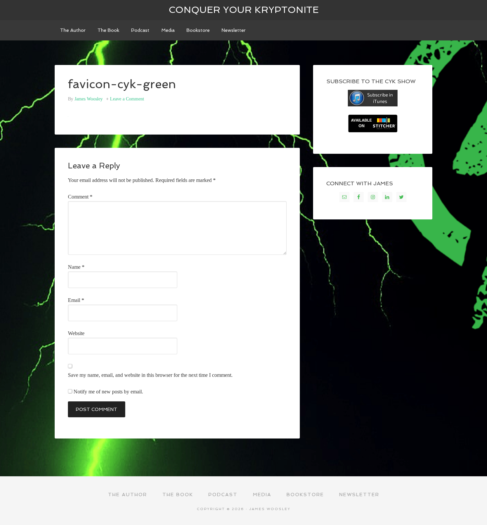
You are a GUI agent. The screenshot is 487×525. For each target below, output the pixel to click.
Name (76, 267)
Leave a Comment (127, 98)
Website (76, 333)
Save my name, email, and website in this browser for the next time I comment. (150, 375)
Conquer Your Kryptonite (244, 9)
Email (76, 300)
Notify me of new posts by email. (108, 391)
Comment (80, 197)
